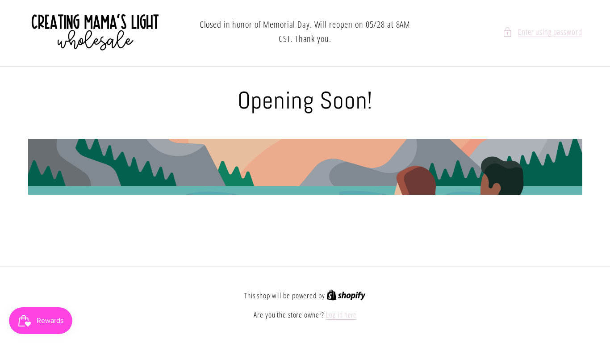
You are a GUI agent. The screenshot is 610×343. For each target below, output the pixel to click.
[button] (542, 31)
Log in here (341, 315)
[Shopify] (346, 296)
